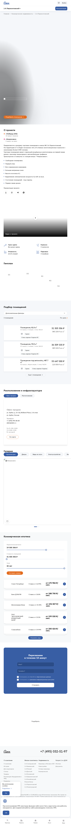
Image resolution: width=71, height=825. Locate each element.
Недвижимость (44, 760)
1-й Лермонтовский (11, 8)
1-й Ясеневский (29, 774)
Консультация (61, 8)
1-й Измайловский (30, 779)
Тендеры (6, 774)
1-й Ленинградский (30, 787)
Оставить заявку (15, 573)
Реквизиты (7, 781)
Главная (35, 823)
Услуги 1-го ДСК (61, 760)
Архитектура (10, 454)
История (6, 766)
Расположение (27, 396)
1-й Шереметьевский (31, 777)
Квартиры (7, 823)
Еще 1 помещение (34, 375)
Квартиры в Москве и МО (47, 764)
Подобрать (35, 721)
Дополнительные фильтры (15, 313)
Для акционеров (9, 769)
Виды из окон (37, 454)
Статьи (6, 771)
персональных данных (44, 677)
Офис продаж (11, 396)
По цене (63, 318)
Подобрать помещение (14, 117)
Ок (6, 793)
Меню (63, 823)
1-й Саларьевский (30, 764)
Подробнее (6, 788)
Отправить (35, 685)
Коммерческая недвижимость (22, 14)
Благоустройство (54, 454)
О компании (8, 760)
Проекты (21, 823)
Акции (49, 823)
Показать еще (35, 638)
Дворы (24, 454)
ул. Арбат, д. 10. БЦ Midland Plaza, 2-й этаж (22, 413)
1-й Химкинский (29, 766)
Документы (59, 766)
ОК (6, 813)
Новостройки (43, 766)
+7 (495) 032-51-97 (53, 751)
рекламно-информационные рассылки (42, 680)
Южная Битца (28, 782)
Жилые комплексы (31, 760)
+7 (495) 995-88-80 (13, 421)
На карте (12, 437)
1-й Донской (28, 771)
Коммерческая (43, 771)
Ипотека (58, 764)
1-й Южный (28, 769)
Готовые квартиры (44, 769)
